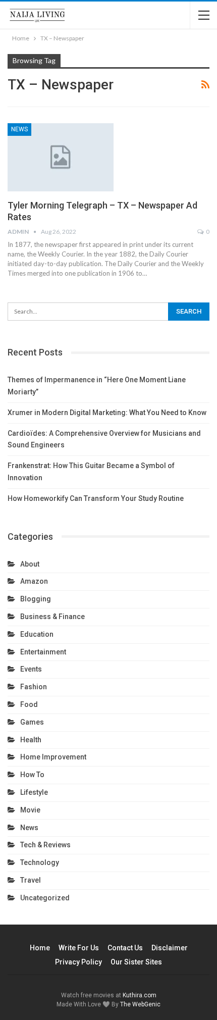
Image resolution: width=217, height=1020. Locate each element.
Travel (30, 880)
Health (30, 740)
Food (29, 704)
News (19, 129)
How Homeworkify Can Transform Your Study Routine (96, 498)
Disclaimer (169, 948)
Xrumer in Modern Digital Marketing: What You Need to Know (107, 413)
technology (39, 862)
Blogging (35, 599)
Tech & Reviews (45, 845)
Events (31, 669)
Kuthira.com (139, 995)
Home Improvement (53, 757)
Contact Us (125, 948)
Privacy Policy (78, 962)
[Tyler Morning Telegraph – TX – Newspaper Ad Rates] (61, 157)
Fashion (33, 687)
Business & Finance (52, 617)
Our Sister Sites (136, 962)
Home (40, 948)
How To (32, 775)
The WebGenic (140, 1004)
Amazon (34, 581)
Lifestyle (34, 792)
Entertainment (43, 652)
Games (32, 722)
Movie (30, 810)
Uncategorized (45, 898)
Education (36, 634)
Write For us (79, 948)
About (29, 564)
